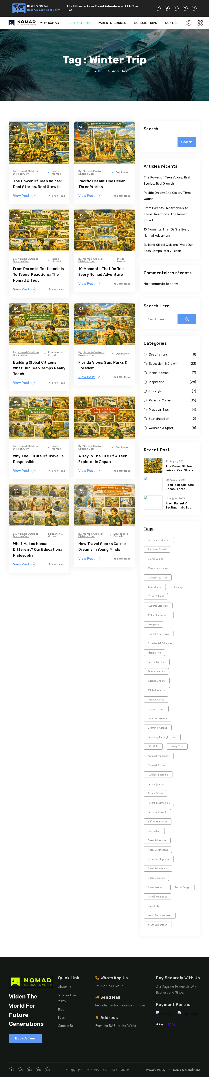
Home (86, 71)
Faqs (61, 1017)
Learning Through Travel (162, 737)
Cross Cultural (156, 596)
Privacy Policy (155, 1070)
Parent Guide (155, 793)
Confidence (154, 587)
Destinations (123, 172)
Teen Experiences (158, 868)
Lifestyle (155, 391)
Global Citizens (156, 681)
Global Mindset (157, 690)
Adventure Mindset (159, 540)
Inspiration (157, 382)
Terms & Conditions (186, 1070)
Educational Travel (158, 634)
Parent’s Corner (160, 400)
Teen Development (158, 859)
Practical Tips (159, 409)
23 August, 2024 (175, 461)
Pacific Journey (156, 784)
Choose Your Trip (157, 577)
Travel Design (182, 887)
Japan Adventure (157, 718)
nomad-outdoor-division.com (26, 172)
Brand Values (155, 559)
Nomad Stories (156, 765)
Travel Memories (157, 897)
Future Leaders (156, 671)
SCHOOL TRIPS (145, 23)
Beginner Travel (157, 549)
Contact (172, 23)
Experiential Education (160, 643)
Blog (101, 71)
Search (151, 129)
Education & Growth (55, 353)
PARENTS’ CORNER (112, 23)
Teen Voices (155, 887)
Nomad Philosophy (158, 756)
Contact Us (65, 1025)
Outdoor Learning (158, 775)
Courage (179, 587)
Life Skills (153, 746)
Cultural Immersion (158, 615)
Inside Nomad (56, 172)
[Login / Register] (188, 23)
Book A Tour (25, 1038)
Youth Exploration (157, 925)
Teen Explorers (156, 878)
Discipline (153, 624)
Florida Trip (154, 653)
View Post (21, 196)
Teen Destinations (158, 850)
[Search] (187, 319)
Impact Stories (156, 699)
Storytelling (154, 831)
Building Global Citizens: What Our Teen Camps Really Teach (39, 368)
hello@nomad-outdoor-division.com (120, 1005)
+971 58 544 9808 (109, 986)
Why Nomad (49, 23)
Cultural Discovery (158, 606)
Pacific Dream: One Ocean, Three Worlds (180, 487)
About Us (64, 987)
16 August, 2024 (175, 498)
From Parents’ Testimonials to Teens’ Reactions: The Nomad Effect (38, 275)
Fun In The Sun (156, 662)
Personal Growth (157, 812)
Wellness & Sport (161, 428)
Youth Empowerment (159, 915)
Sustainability (159, 418)
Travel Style (154, 906)
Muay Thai (177, 746)
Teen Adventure (157, 840)
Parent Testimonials (159, 803)
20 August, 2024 (176, 480)
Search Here (156, 306)
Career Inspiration (158, 568)
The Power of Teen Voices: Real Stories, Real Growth (181, 469)
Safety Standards (157, 821)
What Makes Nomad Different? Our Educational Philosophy (38, 549)
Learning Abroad (157, 728)
